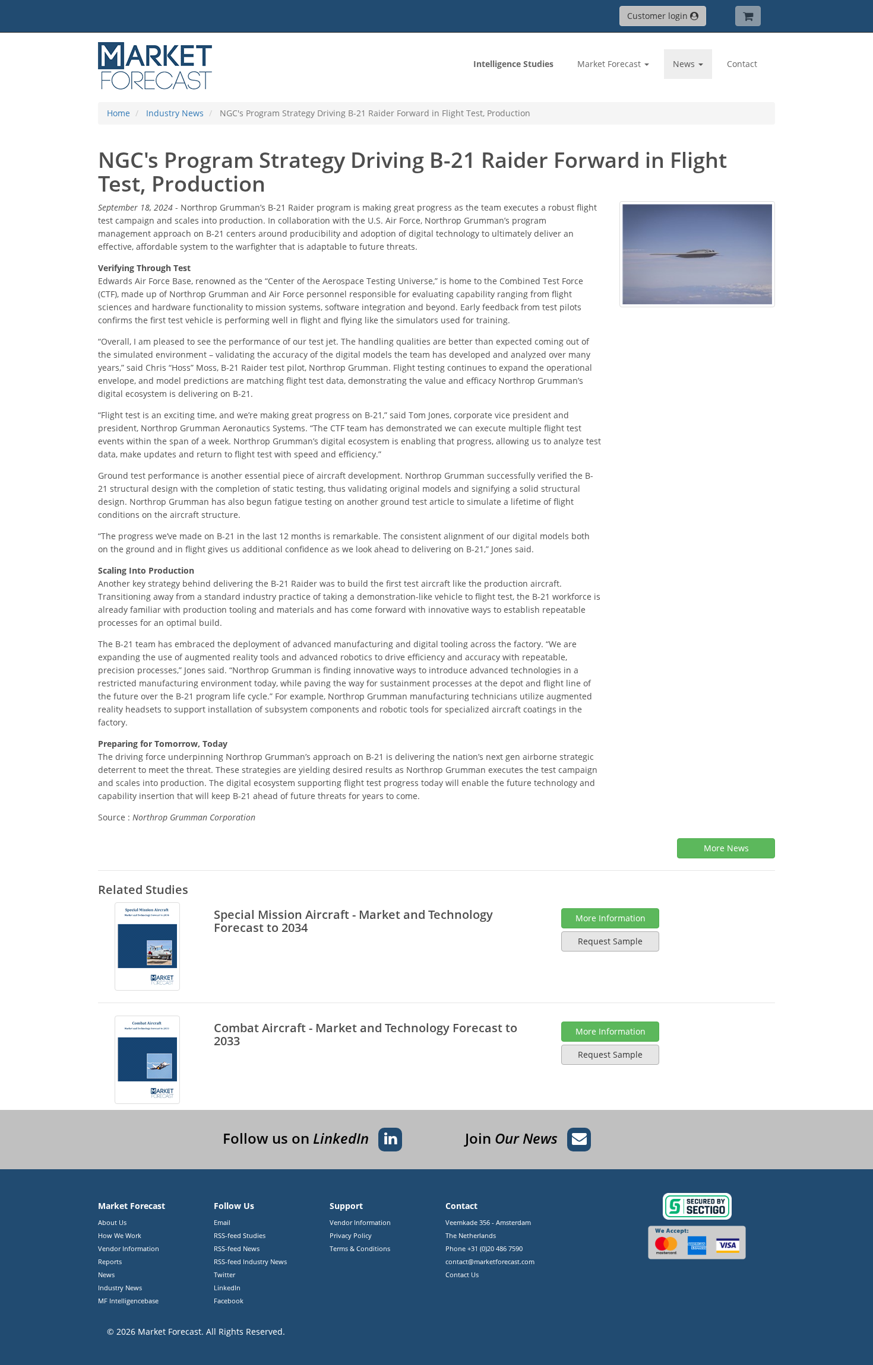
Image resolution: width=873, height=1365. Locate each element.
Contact (742, 63)
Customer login (658, 15)
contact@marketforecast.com (489, 1261)
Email (222, 1222)
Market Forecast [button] (610, 63)
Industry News (120, 1287)
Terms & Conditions (360, 1248)
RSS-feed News (237, 1248)
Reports (110, 1261)
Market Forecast (169, 1331)
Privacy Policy (351, 1235)
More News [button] (726, 848)
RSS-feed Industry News (250, 1261)
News (106, 1274)
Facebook (228, 1300)
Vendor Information (128, 1248)
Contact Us (462, 1274)
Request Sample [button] (610, 941)
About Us (112, 1222)
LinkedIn (227, 1287)
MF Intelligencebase (128, 1300)
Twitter (224, 1274)
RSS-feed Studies (239, 1235)
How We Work (119, 1235)
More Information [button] (610, 918)
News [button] (685, 63)
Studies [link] (513, 63)
